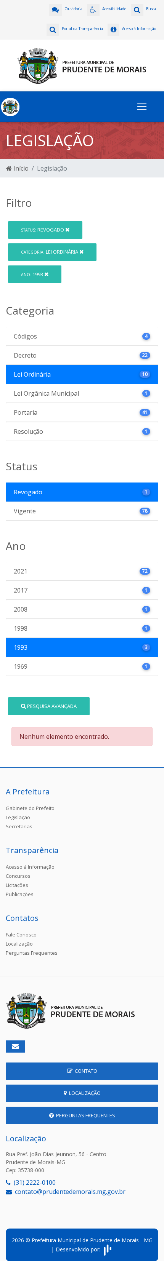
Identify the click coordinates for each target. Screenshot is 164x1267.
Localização (19, 943)
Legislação (18, 817)
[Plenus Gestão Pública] (107, 1249)
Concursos (18, 875)
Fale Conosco (21, 934)
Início (20, 168)
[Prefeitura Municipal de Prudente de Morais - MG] (82, 65)
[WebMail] (15, 1046)
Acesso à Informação (30, 866)
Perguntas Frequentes (32, 952)
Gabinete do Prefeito (30, 808)
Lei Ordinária (50, 251)
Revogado (43, 229)
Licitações (17, 885)
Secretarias (19, 826)
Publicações (20, 894)
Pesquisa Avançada (51, 706)
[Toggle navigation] (142, 107)
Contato (84, 1070)
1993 (32, 274)
